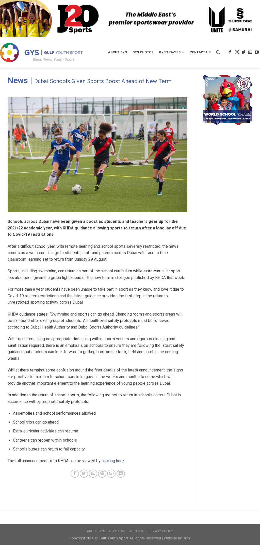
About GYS (117, 52)
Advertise (117, 531)
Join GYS (136, 531)
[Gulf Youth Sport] (41, 52)
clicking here (113, 460)
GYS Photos (143, 52)
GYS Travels (170, 52)
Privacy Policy (160, 531)
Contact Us (200, 52)
